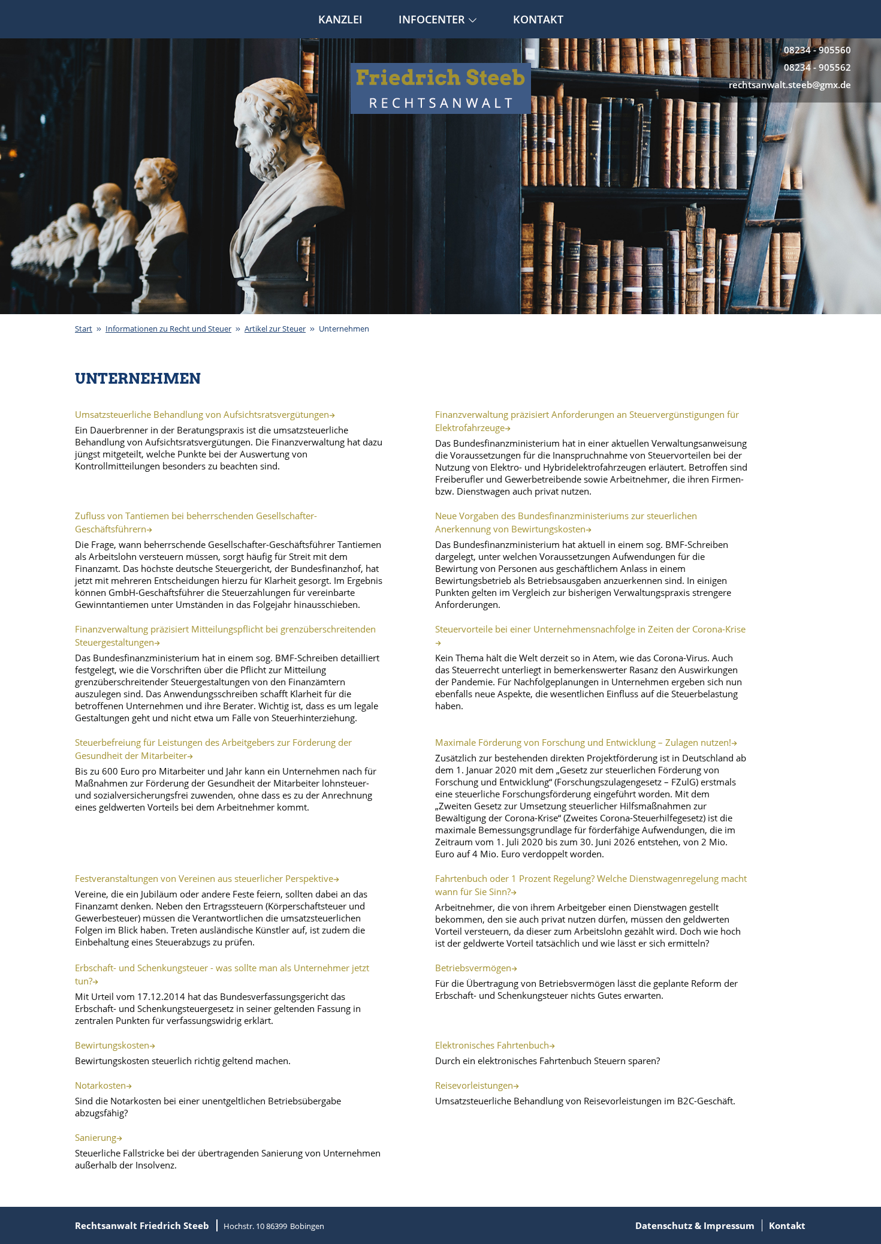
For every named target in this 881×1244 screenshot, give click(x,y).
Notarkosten (100, 1085)
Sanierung (95, 1137)
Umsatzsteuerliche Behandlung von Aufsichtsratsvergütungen (202, 414)
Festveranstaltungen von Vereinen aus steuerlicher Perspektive (204, 878)
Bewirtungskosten (112, 1045)
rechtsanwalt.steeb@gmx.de (790, 85)
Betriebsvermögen (473, 968)
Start (83, 328)
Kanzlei (340, 19)
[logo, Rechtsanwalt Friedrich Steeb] (441, 88)
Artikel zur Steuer (275, 328)
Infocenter (432, 19)
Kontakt (538, 19)
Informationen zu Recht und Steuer (168, 328)
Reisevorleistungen (474, 1085)
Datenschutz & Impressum (695, 1225)
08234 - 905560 (817, 50)
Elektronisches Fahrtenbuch (492, 1045)
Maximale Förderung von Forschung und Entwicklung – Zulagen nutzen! (583, 742)
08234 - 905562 (817, 67)
